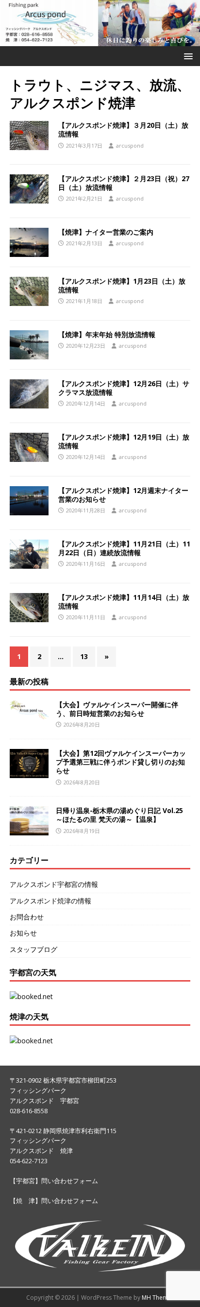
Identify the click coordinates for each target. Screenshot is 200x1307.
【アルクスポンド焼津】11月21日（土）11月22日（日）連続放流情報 (124, 548)
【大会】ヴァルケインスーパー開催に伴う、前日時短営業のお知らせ (117, 709)
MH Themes (158, 1297)
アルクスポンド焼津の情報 (50, 900)
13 (84, 656)
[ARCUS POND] (100, 40)
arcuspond (130, 145)
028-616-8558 (29, 1110)
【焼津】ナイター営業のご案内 (105, 232)
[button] (187, 56)
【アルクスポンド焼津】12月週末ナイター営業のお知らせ (123, 495)
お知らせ (23, 932)
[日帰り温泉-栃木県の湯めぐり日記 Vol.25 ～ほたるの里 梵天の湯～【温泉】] (29, 829)
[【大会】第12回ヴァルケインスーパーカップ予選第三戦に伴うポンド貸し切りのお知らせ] (29, 772)
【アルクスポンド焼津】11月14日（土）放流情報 (123, 602)
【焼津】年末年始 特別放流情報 (106, 334)
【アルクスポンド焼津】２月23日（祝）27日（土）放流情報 (123, 183)
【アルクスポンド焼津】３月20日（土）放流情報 (123, 129)
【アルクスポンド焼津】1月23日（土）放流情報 (121, 285)
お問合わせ (27, 916)
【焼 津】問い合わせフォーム (54, 1200)
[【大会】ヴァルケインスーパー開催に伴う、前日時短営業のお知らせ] (29, 713)
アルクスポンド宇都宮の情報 (54, 884)
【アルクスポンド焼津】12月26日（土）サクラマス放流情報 (123, 388)
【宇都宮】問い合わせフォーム (54, 1180)
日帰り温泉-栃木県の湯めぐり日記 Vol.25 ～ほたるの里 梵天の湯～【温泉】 (119, 815)
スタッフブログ (33, 949)
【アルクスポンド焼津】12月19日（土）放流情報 (123, 441)
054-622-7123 (29, 1160)
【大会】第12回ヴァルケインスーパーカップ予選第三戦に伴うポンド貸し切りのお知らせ (121, 761)
